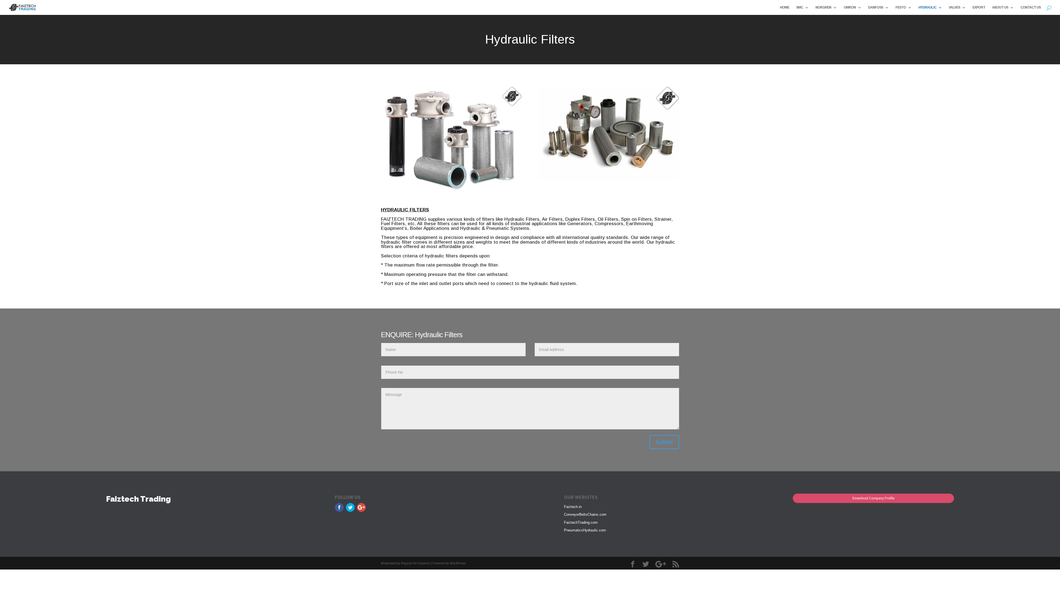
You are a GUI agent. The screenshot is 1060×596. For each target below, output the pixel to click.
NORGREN (823, 7)
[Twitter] (350, 507)
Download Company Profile (873, 498)
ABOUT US (1000, 7)
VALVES (954, 7)
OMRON (850, 7)
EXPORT (978, 7)
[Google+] (361, 507)
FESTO (900, 7)
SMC (799, 7)
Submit (664, 442)
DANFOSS (875, 7)
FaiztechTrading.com (581, 522)
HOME (784, 7)
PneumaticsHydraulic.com (585, 530)
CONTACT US (1031, 7)
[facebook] (339, 507)
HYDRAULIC (927, 7)
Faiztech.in (573, 507)
